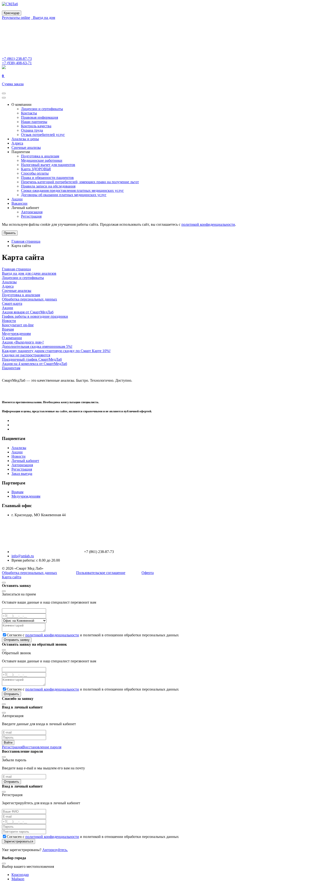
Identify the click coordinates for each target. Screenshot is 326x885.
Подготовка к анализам (40, 156)
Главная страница (16, 269)
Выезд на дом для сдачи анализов (29, 273)
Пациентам (11, 368)
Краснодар (20, 875)
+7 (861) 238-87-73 (17, 59)
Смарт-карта (12, 303)
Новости (9, 321)
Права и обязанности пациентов (47, 178)
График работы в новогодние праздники (35, 316)
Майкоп (17, 879)
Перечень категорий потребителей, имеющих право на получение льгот (80, 182)
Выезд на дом (43, 18)
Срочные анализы (26, 147)
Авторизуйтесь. (55, 850)
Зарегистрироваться (18, 841)
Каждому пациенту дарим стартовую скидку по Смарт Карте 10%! (56, 351)
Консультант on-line (18, 325)
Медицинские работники (41, 160)
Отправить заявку (17, 640)
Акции (17, 199)
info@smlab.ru (22, 556)
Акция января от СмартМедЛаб (27, 312)
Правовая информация (39, 117)
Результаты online (16, 18)
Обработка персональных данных (29, 299)
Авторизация (31, 212)
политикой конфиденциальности (208, 224)
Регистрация (31, 216)
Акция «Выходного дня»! (23, 342)
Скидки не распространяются (26, 355)
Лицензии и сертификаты (42, 109)
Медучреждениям (16, 334)
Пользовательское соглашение (100, 573)
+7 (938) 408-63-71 (17, 63)
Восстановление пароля (41, 747)
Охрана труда (32, 130)
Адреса (17, 143)
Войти (8, 742)
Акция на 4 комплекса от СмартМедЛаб (34, 364)
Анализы (9, 282)
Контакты (29, 113)
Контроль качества (36, 126)
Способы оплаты (35, 173)
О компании (12, 338)
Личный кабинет (25, 461)
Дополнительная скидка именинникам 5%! (37, 346)
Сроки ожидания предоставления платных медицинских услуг (72, 190)
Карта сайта (11, 577)
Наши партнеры (34, 122)
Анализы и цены (25, 139)
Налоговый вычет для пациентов (48, 165)
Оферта (148, 573)
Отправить (11, 694)
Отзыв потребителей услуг (43, 135)
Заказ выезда (21, 474)
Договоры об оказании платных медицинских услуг (63, 195)
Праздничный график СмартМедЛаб (32, 359)
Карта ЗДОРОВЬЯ (36, 169)
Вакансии (19, 203)
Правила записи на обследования (48, 186)
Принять (10, 233)
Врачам (8, 329)
